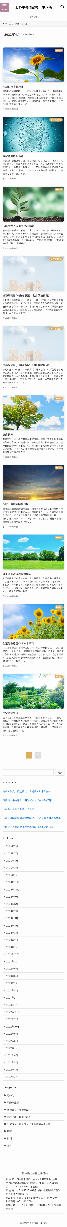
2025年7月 (12, 853)
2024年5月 (12, 918)
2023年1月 (12, 1005)
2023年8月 (12, 976)
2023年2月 (12, 997)
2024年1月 (12, 947)
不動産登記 (13, 1102)
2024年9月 (12, 896)
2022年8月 (12, 1041)
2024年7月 (12, 911)
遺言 (9, 1146)
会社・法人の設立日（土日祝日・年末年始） (27, 791)
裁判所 (10, 1138)
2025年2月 (12, 868)
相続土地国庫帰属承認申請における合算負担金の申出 (32, 818)
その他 (10, 1095)
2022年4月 (12, 1069)
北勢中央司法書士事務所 (33, 7)
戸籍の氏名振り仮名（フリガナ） (21, 809)
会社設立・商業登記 (18, 1109)
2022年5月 (12, 1062)
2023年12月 (12, 954)
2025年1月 (12, 875)
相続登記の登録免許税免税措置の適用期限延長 (28, 827)
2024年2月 (12, 940)
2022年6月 (12, 1055)
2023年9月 (12, 968)
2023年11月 (12, 961)
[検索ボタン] (62, 7)
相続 (9, 1131)
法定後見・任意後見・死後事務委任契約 (28, 1124)
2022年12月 (12, 1012)
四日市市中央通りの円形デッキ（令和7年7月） (28, 800)
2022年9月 (12, 1033)
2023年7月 (12, 983)
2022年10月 (12, 1026)
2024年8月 (12, 904)
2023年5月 (12, 990)
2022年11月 (12, 1019)
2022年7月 (12, 1048)
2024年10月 (12, 889)
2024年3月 (12, 932)
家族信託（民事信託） (19, 1117)
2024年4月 (12, 925)
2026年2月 (12, 846)
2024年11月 (12, 882)
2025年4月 (12, 860)
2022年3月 (12, 1077)
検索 (60, 772)
